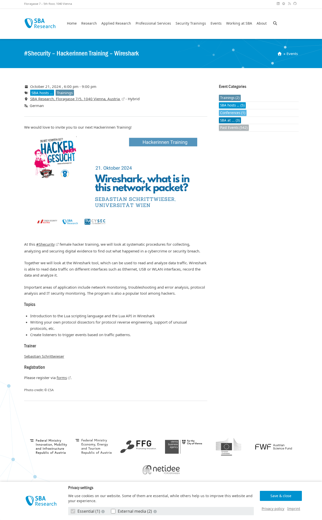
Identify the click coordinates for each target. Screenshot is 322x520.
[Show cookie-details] (103, 511)
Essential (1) (88, 511)
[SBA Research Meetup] (284, 4)
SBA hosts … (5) (232, 105)
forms (62, 377)
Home (72, 23)
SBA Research (40, 23)
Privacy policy (273, 508)
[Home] (280, 53)
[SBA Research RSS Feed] (289, 4)
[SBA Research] (41, 501)
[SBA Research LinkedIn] (278, 4)
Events (216, 23)
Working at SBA (239, 23)
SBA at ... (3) (230, 120)
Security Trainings (191, 23)
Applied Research (116, 23)
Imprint (293, 508)
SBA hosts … (42, 92)
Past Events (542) (234, 128)
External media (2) (135, 511)
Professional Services (153, 23)
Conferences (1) (232, 113)
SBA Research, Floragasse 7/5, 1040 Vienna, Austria (75, 98)
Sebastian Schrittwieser (44, 356)
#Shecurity (45, 244)
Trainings (65, 92)
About (262, 23)
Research (89, 23)
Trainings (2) (229, 98)
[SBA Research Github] (295, 4)
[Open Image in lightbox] (115, 182)
